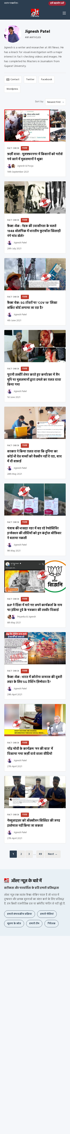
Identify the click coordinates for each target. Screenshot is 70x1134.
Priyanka (21, 617)
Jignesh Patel (20, 243)
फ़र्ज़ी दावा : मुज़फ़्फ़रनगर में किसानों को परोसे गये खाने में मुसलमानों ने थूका (35, 157)
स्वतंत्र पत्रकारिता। (11, 3)
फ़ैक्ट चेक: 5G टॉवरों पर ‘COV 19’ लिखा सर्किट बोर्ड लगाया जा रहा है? (32, 305)
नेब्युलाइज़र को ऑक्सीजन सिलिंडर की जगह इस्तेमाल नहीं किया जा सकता (33, 823)
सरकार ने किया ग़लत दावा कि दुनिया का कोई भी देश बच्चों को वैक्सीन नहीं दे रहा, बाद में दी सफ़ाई (34, 456)
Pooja (30, 166)
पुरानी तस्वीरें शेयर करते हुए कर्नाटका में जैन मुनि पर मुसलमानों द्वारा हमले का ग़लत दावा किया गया (34, 379)
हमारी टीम (34, 924)
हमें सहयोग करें (57, 3)
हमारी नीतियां (47, 914)
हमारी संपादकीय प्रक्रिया (19, 914)
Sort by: (39, 101)
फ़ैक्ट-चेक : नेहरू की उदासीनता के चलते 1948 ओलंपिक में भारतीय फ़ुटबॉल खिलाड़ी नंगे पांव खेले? (34, 231)
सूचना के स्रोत (14, 924)
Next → (52, 854)
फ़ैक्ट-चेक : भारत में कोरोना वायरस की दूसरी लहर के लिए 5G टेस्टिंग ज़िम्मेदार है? (34, 679)
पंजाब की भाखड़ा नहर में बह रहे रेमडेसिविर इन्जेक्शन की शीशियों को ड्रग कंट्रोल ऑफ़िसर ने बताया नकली (34, 533)
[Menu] (64, 13)
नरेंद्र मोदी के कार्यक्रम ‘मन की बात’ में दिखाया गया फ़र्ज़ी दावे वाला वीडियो (30, 751)
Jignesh (21, 166)
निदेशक (51, 924)
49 (40, 854)
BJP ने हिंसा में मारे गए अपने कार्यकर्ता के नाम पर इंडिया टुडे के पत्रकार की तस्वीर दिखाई (34, 608)
